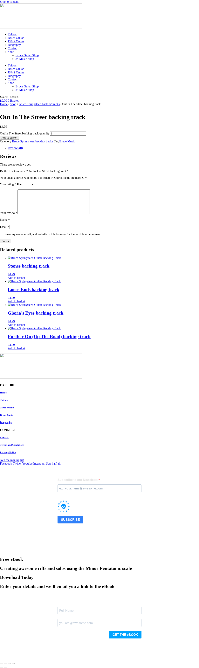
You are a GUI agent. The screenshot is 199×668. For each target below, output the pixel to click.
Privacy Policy (8, 452)
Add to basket (9, 137)
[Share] (9, 663)
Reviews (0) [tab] (15, 148)
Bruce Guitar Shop (27, 55)
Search (4, 96)
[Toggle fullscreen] (5, 663)
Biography (14, 44)
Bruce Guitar (16, 37)
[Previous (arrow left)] (1, 667)
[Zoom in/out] (1, 663)
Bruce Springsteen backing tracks (39, 104)
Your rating (8, 184)
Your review (8, 213)
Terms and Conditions (12, 444)
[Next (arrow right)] (5, 667)
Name (5, 219)
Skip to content (9, 1)
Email (5, 226)
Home (4, 104)
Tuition (12, 34)
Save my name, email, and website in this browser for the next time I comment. (53, 234)
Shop (11, 51)
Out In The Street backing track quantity (24, 133)
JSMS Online (16, 41)
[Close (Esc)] (13, 663)
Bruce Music (67, 141)
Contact (12, 48)
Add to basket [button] (16, 277)
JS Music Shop (25, 58)
